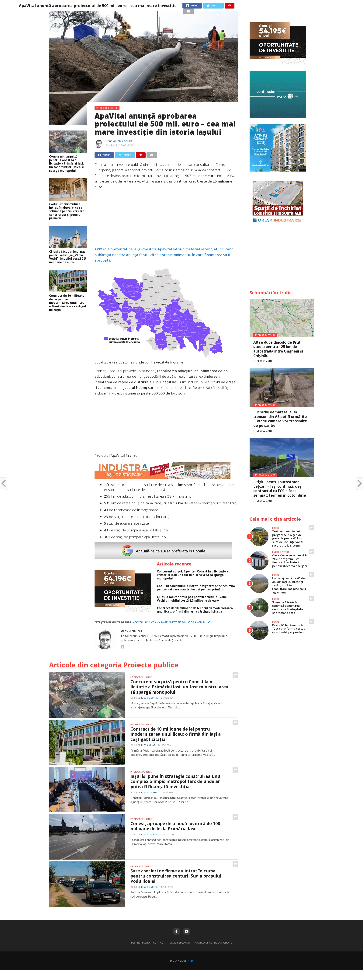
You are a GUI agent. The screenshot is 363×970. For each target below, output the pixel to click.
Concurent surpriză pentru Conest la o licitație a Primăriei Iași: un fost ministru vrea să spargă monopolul (67, 163)
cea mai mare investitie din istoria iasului (178, 622)
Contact (159, 942)
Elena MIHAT (148, 745)
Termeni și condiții (179, 942)
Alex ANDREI (125, 140)
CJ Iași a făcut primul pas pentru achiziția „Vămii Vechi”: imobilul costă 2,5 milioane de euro (67, 257)
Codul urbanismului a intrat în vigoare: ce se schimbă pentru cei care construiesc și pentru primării (66, 211)
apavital (138, 622)
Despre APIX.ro (140, 942)
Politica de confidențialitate (213, 942)
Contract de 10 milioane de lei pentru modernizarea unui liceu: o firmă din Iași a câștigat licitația (67, 303)
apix (147, 622)
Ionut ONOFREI (149, 698)
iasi (209, 622)
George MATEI (264, 361)
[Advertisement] (166, 219)
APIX (191, 960)
